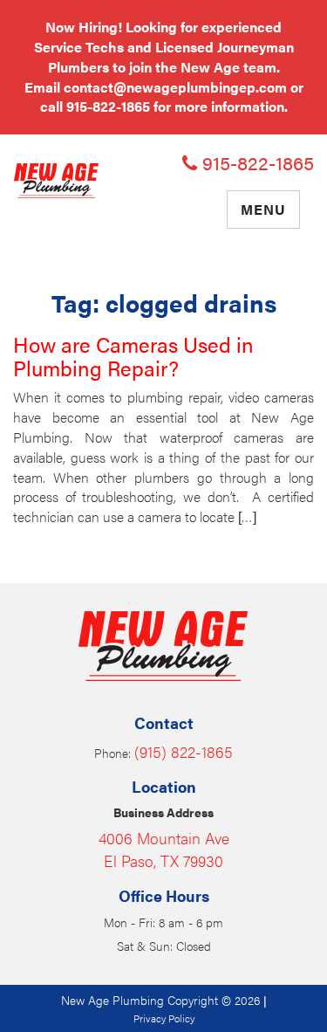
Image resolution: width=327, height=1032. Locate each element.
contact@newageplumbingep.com (175, 87)
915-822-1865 (108, 106)
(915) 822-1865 (183, 751)
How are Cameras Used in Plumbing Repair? (133, 355)
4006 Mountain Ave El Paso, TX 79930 (164, 849)
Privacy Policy (163, 1018)
